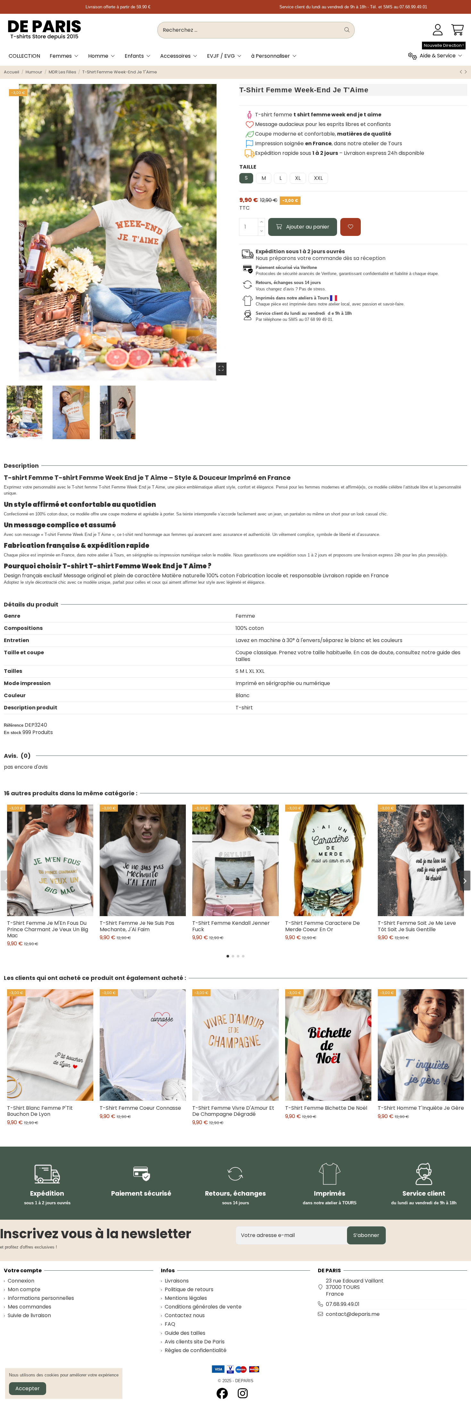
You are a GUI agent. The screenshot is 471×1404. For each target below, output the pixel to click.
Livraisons (177, 1281)
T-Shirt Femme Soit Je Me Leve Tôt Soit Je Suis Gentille (417, 926)
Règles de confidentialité (196, 1350)
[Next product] (465, 72)
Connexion (21, 1281)
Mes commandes (29, 1307)
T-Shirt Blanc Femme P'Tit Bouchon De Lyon (40, 1111)
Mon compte (24, 1289)
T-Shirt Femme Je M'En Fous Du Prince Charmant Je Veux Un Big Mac (47, 929)
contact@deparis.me (353, 1314)
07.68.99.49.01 (342, 1304)
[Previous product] (461, 72)
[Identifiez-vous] (438, 30)
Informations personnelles (41, 1298)
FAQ (170, 1324)
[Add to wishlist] (350, 227)
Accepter (27, 1388)
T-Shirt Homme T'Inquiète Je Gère (421, 1108)
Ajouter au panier (307, 226)
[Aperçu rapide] (55, 913)
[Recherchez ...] (347, 30)
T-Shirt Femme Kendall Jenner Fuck (231, 926)
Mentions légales (186, 1298)
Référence (13, 725)
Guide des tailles (185, 1333)
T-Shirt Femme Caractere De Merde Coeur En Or (322, 926)
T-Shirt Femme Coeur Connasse (140, 1108)
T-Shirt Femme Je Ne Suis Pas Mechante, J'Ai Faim (137, 926)
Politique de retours (189, 1289)
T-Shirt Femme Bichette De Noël (326, 1108)
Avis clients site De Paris (195, 1342)
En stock (12, 732)
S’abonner (366, 1235)
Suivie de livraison (29, 1315)
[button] (228, 956)
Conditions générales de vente (203, 1307)
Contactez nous (185, 1315)
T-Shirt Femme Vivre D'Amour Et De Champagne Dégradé (233, 1111)
